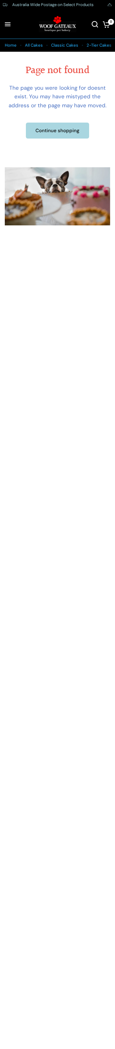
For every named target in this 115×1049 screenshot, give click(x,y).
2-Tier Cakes (99, 45)
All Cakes (34, 45)
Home (11, 45)
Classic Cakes (64, 45)
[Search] (94, 24)
